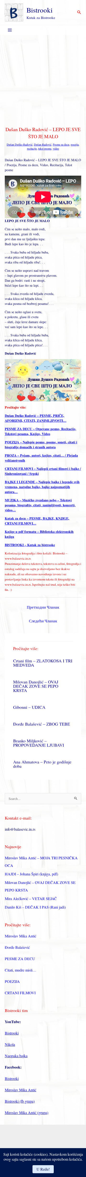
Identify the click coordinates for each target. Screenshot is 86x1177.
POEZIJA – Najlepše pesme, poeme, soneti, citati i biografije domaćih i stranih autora (41, 445)
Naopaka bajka (16, 1055)
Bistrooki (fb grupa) (20, 1101)
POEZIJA (12, 981)
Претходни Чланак (43, 607)
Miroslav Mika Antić (20, 935)
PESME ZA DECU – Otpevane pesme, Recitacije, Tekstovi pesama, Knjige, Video (40, 431)
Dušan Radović (42, 144)
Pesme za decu (61, 144)
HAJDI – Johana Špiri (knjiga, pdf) (31, 873)
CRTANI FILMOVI (20, 992)
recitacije (32, 148)
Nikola (10, 1044)
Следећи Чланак (43, 621)
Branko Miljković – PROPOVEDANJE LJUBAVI (38, 743)
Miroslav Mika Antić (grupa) (26, 1112)
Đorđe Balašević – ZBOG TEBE (41, 724)
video (56, 148)
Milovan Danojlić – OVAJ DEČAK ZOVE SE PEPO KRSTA (35, 686)
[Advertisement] (43, 80)
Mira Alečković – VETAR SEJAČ (31, 898)
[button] (79, 12)
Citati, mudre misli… (20, 969)
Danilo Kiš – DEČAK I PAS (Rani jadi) (35, 907)
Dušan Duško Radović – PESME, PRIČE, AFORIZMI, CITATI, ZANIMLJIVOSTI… (35, 418)
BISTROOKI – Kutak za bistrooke (30, 544)
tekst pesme (44, 148)
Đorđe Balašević (17, 947)
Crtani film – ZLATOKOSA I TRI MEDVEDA (42, 663)
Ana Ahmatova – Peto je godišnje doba (42, 764)
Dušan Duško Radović (19, 144)
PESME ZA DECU (20, 958)
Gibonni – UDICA (29, 707)
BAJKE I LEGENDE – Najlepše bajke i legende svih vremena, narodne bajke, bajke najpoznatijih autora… (42, 486)
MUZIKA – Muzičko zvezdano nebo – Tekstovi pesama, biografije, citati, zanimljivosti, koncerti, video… (40, 505)
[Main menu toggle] (10, 30)
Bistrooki (40, 9)
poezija (75, 144)
